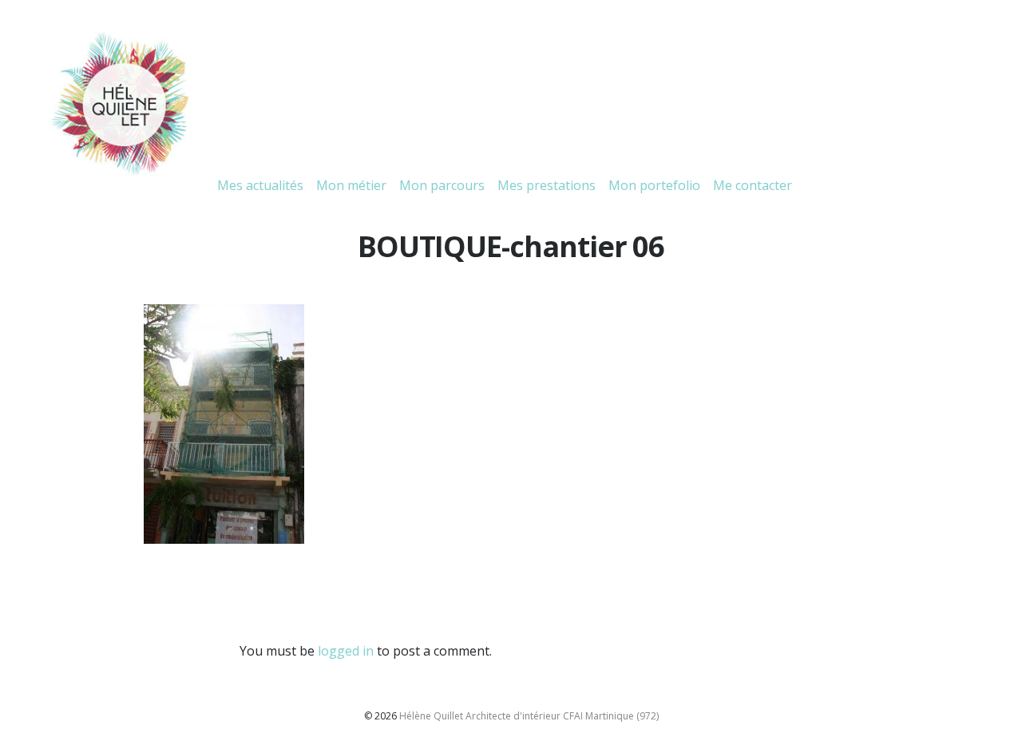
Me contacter (752, 185)
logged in (346, 651)
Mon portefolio (654, 185)
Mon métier (351, 185)
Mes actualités (260, 185)
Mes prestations (546, 185)
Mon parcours (442, 185)
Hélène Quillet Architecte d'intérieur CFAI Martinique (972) (529, 716)
